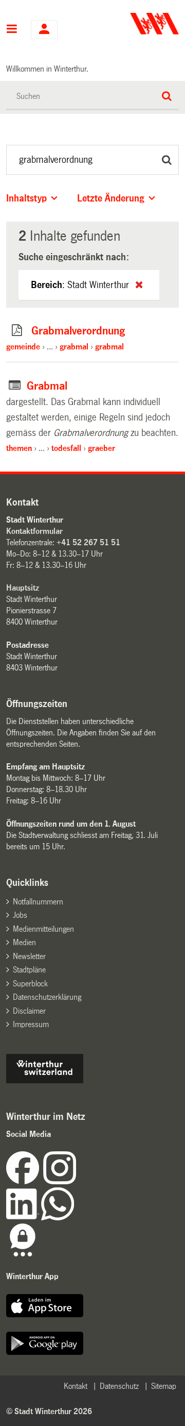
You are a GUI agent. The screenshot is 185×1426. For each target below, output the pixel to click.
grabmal (74, 346)
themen (19, 448)
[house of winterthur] (44, 1080)
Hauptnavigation (12, 30)
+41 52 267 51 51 (88, 542)
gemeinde (23, 346)
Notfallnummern (38, 901)
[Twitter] (77, 1181)
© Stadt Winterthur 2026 (49, 1411)
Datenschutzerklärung (47, 997)
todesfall (66, 448)
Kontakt (75, 1386)
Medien (24, 942)
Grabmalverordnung (78, 331)
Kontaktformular (34, 531)
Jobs (20, 915)
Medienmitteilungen (43, 929)
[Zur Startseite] (137, 24)
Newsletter (29, 956)
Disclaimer (29, 1010)
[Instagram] (59, 1181)
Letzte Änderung (110, 198)
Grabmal (47, 386)
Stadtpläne (29, 969)
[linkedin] (23, 1217)
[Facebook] (24, 1181)
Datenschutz (119, 1386)
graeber (101, 448)
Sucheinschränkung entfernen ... (139, 284)
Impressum (31, 1024)
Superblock (30, 983)
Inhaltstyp (26, 198)
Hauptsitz (22, 587)
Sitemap (163, 1386)
